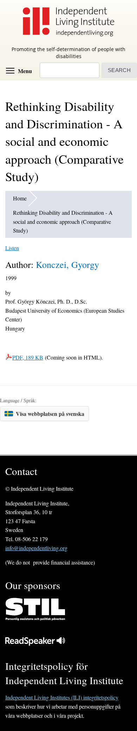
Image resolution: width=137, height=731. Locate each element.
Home (20, 198)
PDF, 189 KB (27, 357)
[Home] (68, 21)
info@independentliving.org (36, 548)
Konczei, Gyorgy (67, 264)
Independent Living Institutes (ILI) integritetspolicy (61, 697)
